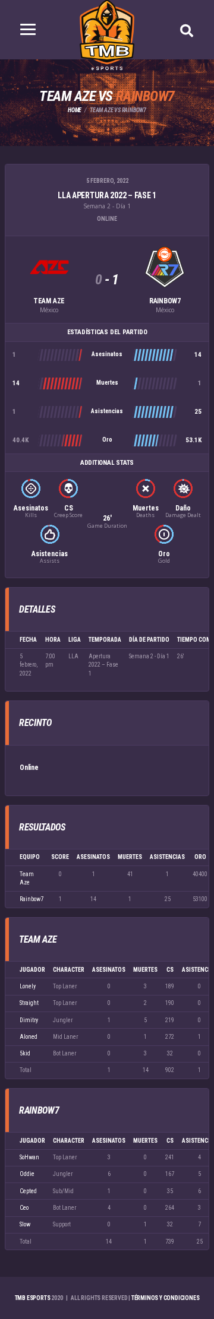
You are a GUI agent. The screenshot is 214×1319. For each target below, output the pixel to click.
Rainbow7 (31, 899)
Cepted (28, 1191)
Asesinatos (108, 969)
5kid (25, 1053)
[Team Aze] (49, 267)
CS (170, 969)
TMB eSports (33, 1298)
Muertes (145, 969)
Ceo (24, 1207)
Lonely (28, 986)
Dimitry (29, 1020)
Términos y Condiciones (165, 1298)
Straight (29, 1003)
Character (68, 969)
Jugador (32, 969)
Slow (25, 1224)
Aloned (28, 1036)
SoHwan (29, 1157)
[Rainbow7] (164, 267)
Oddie (27, 1174)
